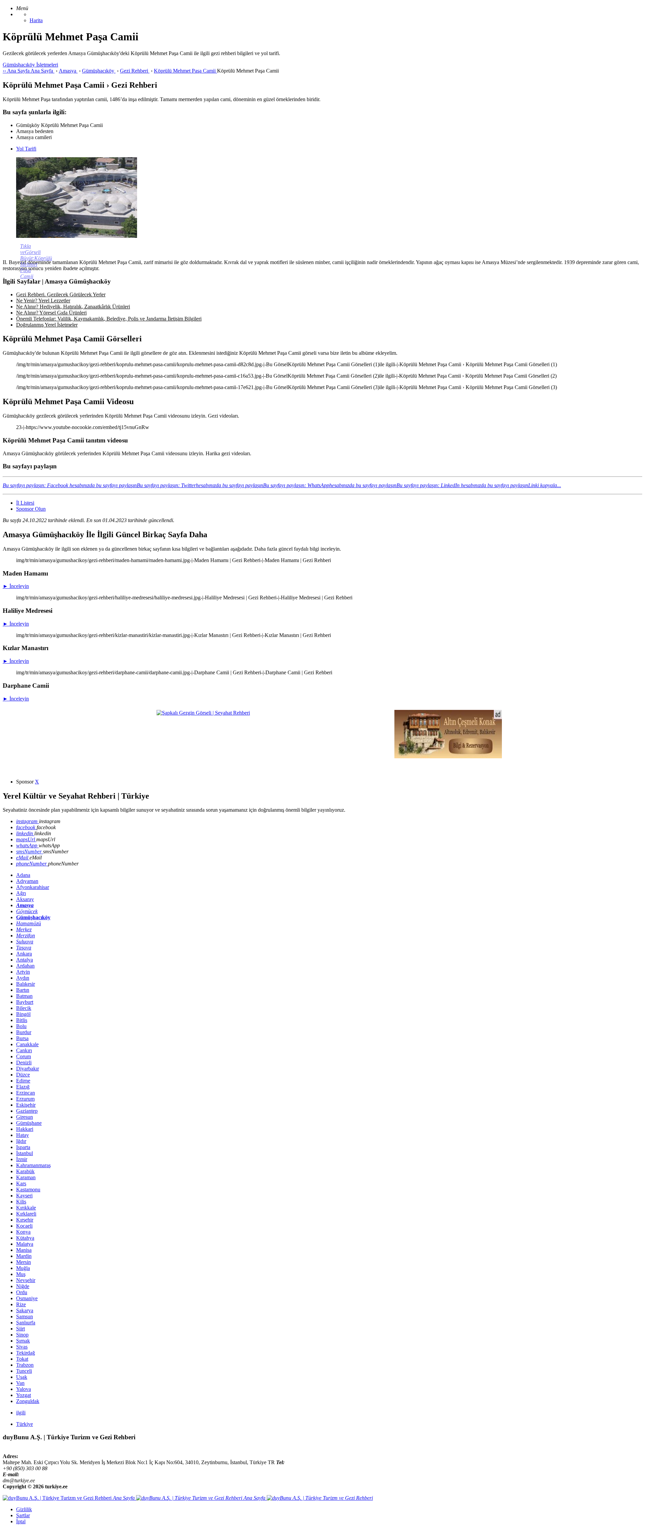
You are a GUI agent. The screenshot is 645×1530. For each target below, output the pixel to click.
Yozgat (23, 1395)
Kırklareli (26, 1214)
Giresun (24, 1117)
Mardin (24, 1256)
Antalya (24, 960)
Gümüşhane (29, 1123)
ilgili (21, 1412)
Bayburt (24, 1002)
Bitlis (21, 1020)
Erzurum (25, 1099)
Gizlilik (24, 1509)
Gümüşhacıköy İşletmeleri (30, 65)
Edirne (23, 1080)
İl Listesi (25, 503)
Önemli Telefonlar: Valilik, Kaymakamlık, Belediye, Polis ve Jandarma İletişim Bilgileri (109, 319)
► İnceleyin (16, 586)
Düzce (23, 1074)
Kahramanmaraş (33, 1165)
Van (20, 1383)
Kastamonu (28, 1189)
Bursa (22, 1038)
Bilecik (23, 1008)
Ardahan (25, 966)
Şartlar (23, 1515)
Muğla (23, 1268)
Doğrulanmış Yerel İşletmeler (47, 325)
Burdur (23, 1032)
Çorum (23, 1056)
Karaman (26, 1177)
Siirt (20, 1328)
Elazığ (23, 1087)
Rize (21, 1304)
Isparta (23, 1147)
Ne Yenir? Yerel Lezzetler (43, 300)
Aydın (22, 978)
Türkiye (24, 1424)
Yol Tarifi (26, 149)
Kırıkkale (26, 1207)
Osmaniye (27, 1298)
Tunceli (24, 1371)
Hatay (22, 1135)
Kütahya (25, 1238)
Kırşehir (24, 1220)
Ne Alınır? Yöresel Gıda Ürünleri (51, 312)
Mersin (23, 1262)
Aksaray (25, 899)
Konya (23, 1232)
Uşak (21, 1377)
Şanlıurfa (25, 1322)
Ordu (21, 1292)
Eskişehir (26, 1105)
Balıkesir (25, 984)
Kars (21, 1183)
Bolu (21, 1026)
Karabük (25, 1171)
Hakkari (24, 1129)
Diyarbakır (27, 1068)
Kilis (21, 1201)
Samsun (24, 1316)
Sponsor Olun (31, 509)
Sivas (22, 1347)
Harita (36, 20)
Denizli (24, 1062)
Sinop (22, 1334)
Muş (21, 1274)
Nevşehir (25, 1280)
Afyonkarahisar (32, 887)
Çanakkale (27, 1044)
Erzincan (25, 1093)
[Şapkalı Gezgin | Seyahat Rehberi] (203, 713)
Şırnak (23, 1341)
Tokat (22, 1359)
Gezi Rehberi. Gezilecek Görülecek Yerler (60, 294)
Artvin (23, 972)
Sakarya (24, 1310)
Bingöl (23, 1014)
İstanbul (24, 1153)
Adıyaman (27, 881)
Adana (23, 875)
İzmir (21, 1159)
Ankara (24, 954)
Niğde (22, 1286)
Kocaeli (24, 1226)
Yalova (23, 1389)
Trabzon (25, 1365)
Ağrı (21, 893)
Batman (24, 996)
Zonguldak (27, 1401)
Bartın (22, 990)
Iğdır (21, 1141)
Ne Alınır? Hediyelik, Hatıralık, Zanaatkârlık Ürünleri (73, 306)
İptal (21, 1521)
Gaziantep (27, 1111)
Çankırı (24, 1050)
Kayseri (24, 1195)
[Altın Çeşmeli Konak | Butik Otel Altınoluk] (448, 756)
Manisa (24, 1250)
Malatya (24, 1244)
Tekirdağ (25, 1353)
